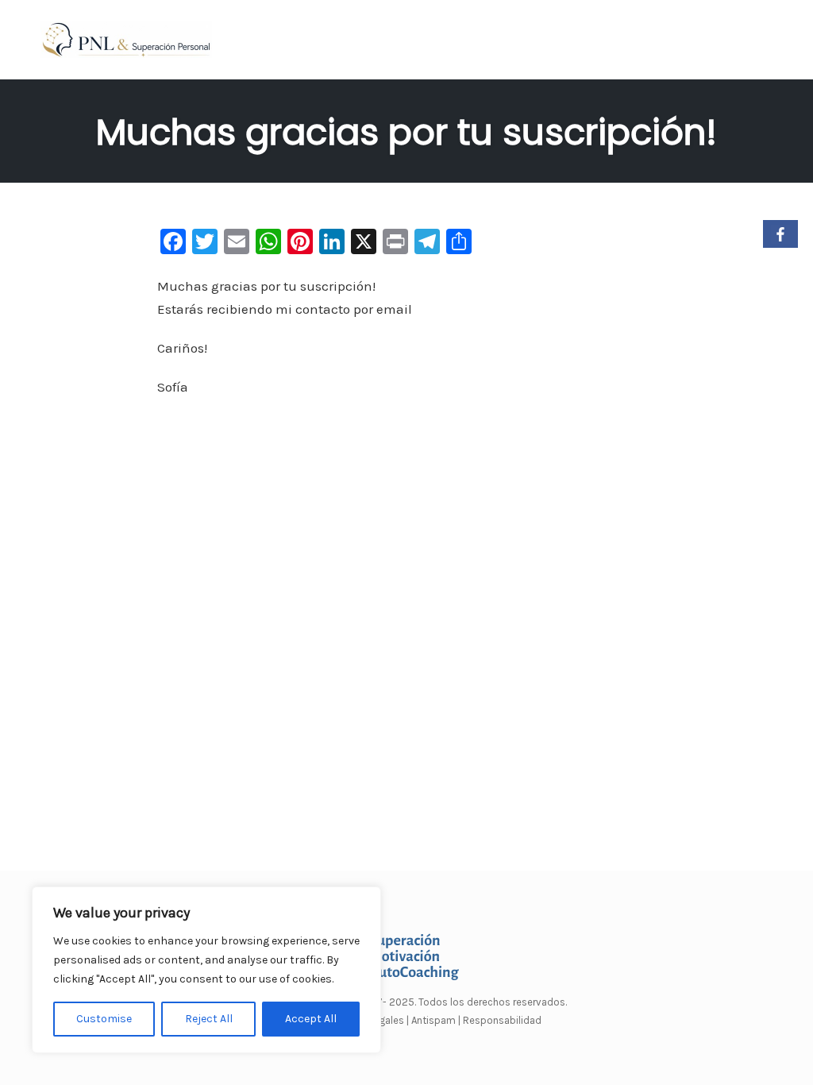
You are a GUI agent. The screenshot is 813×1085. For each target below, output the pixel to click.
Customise (104, 1018)
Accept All (311, 1018)
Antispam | (435, 1020)
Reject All (209, 1018)
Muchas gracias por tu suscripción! (406, 132)
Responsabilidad (502, 1020)
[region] (206, 969)
